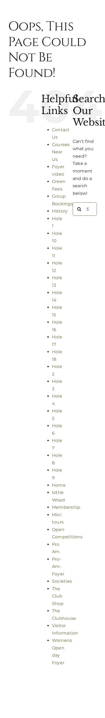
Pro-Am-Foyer (58, 566)
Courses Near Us (61, 152)
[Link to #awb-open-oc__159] (52, 17)
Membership (66, 507)
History (60, 211)
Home (59, 485)
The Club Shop (58, 596)
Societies (62, 581)
